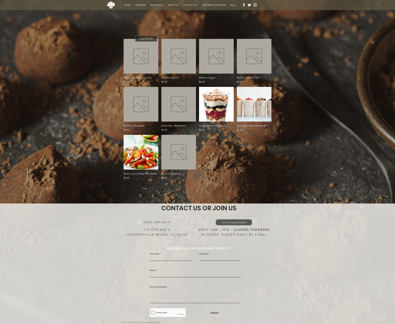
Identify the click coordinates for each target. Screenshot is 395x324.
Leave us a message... (159, 287)
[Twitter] (249, 5)
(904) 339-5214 (157, 222)
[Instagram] (255, 5)
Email (152, 270)
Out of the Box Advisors (150, 322)
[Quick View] (141, 56)
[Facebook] (244, 5)
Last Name (203, 254)
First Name (154, 254)
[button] (266, 2)
